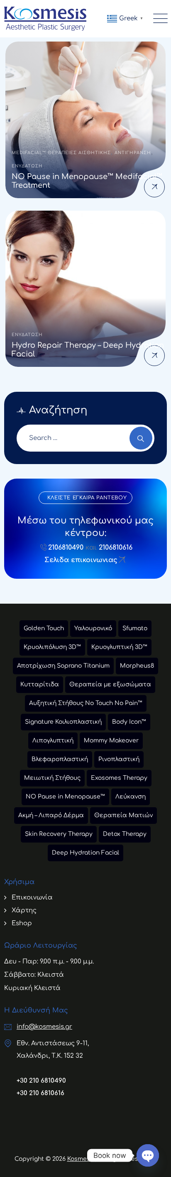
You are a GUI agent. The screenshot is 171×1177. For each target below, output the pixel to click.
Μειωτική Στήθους (52, 778)
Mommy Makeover (111, 740)
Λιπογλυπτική (52, 740)
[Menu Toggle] (158, 18)
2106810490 (65, 547)
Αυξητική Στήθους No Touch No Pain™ (85, 703)
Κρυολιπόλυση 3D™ (52, 647)
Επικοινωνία (32, 897)
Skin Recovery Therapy (59, 834)
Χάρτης (24, 910)
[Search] (140, 438)
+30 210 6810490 (41, 1080)
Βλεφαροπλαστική (60, 759)
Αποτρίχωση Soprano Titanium (63, 666)
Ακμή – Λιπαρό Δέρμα (51, 815)
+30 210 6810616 (40, 1093)
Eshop (22, 923)
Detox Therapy (125, 834)
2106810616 (115, 547)
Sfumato (134, 628)
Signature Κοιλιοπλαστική (63, 722)
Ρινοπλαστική (118, 759)
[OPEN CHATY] (148, 1155)
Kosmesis (81, 1159)
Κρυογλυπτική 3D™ (119, 647)
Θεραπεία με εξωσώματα (110, 684)
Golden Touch (44, 628)
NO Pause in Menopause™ (65, 797)
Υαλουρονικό (93, 628)
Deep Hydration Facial (85, 853)
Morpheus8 (137, 666)
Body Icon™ (129, 722)
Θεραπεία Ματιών (123, 815)
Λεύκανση (130, 797)
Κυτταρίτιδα (39, 684)
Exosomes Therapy (119, 778)
